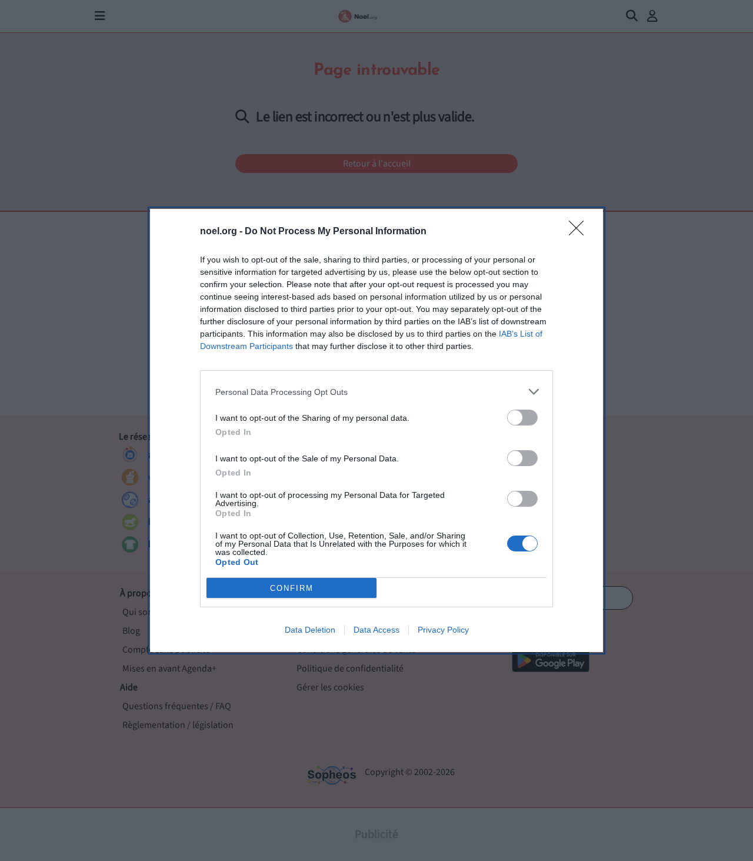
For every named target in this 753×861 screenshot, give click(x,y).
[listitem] (376, 391)
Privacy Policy (443, 629)
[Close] (580, 232)
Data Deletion (310, 629)
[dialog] (376, 430)
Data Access (376, 629)
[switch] (522, 417)
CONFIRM (292, 588)
